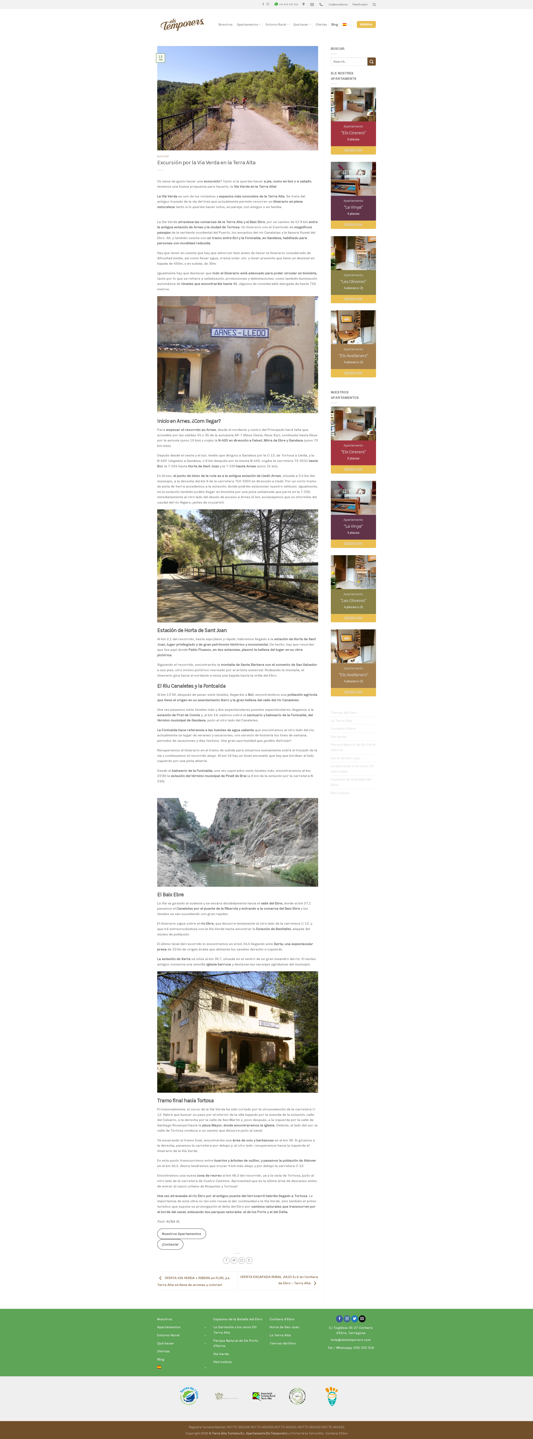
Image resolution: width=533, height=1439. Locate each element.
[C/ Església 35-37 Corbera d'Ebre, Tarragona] (304, 4)
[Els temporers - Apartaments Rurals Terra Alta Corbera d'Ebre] (182, 24)
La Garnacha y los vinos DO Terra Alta (352, 768)
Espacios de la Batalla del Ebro (351, 782)
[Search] (374, 4)
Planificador (360, 4)
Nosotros (225, 24)
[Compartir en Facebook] (226, 1260)
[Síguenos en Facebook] (263, 4)
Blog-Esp (163, 156)
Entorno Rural (276, 24)
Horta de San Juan (345, 758)
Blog (334, 24)
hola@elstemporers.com (351, 1340)
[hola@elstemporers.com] (312, 4)
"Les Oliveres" (353, 281)
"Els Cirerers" (353, 133)
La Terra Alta (341, 721)
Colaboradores (338, 4)
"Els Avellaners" (353, 356)
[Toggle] (205, 1327)
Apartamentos (247, 24)
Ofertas (321, 24)
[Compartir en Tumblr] (249, 1260)
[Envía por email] (241, 1260)
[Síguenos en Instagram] (267, 4)
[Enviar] (371, 61)
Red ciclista (340, 793)
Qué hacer (300, 24)
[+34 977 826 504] (321, 4)
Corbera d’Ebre (343, 729)
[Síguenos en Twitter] (354, 1318)
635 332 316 (364, 1348)
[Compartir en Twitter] (233, 1260)
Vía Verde (338, 737)
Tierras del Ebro (344, 713)
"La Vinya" (353, 207)
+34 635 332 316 (288, 4)
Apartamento (353, 126)
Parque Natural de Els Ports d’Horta (353, 747)
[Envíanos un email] (362, 1318)
